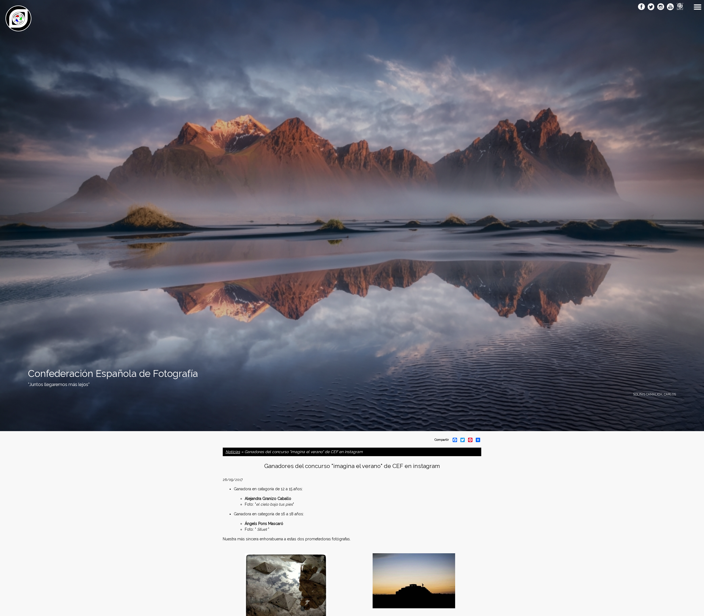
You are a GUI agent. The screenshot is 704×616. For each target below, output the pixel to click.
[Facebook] (641, 7)
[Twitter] (651, 7)
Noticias (233, 452)
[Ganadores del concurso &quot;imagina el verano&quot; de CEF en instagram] (414, 606)
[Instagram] (660, 7)
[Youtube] (670, 7)
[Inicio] (18, 28)
